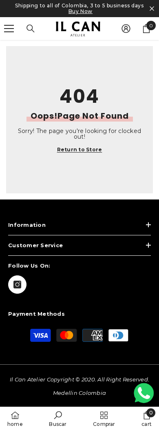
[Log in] (126, 28)
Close (152, 9)
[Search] (30, 28)
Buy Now (80, 11)
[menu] (9, 28)
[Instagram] (17, 284)
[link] (57, 419)
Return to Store (79, 150)
